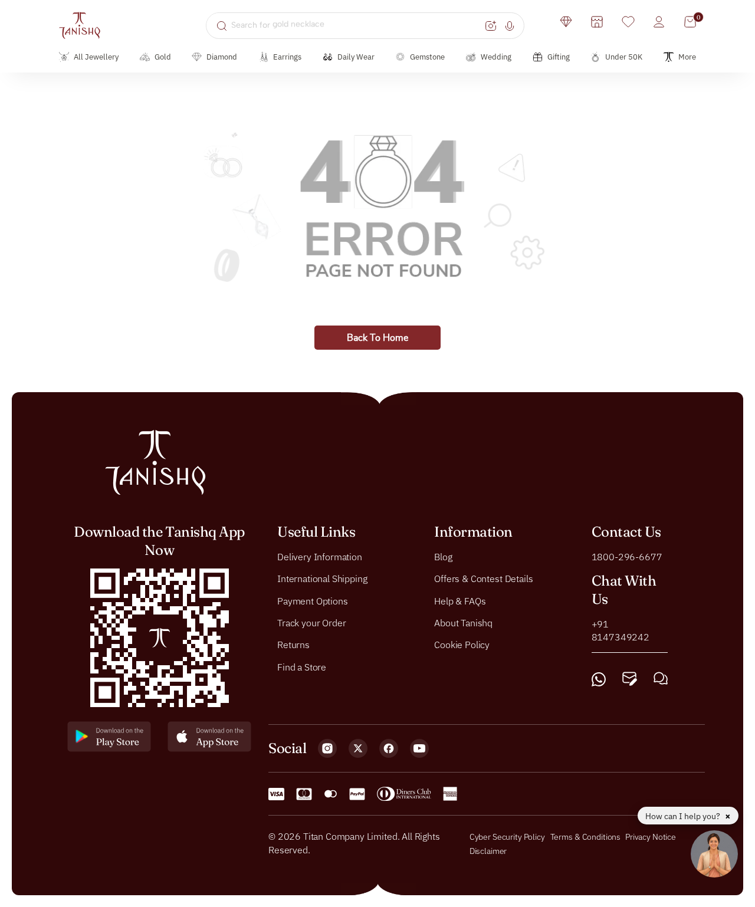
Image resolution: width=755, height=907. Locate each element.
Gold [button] (163, 57)
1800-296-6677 (627, 557)
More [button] (687, 57)
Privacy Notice (650, 837)
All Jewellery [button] (96, 57)
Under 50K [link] (623, 57)
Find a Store (301, 667)
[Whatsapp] (599, 679)
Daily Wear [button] (356, 57)
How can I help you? (683, 816)
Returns (293, 645)
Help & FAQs (459, 601)
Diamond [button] (221, 57)
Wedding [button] (496, 57)
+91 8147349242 (620, 630)
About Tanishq (463, 623)
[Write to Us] (629, 679)
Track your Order (311, 623)
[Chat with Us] (661, 679)
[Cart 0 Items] (690, 22)
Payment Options (312, 601)
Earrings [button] (287, 57)
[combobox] (356, 25)
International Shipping (322, 578)
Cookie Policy (462, 645)
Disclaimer (488, 851)
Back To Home (377, 338)
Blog (443, 557)
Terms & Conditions (586, 837)
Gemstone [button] (427, 57)
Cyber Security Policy (507, 837)
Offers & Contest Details (483, 578)
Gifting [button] (558, 57)
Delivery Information (319, 557)
